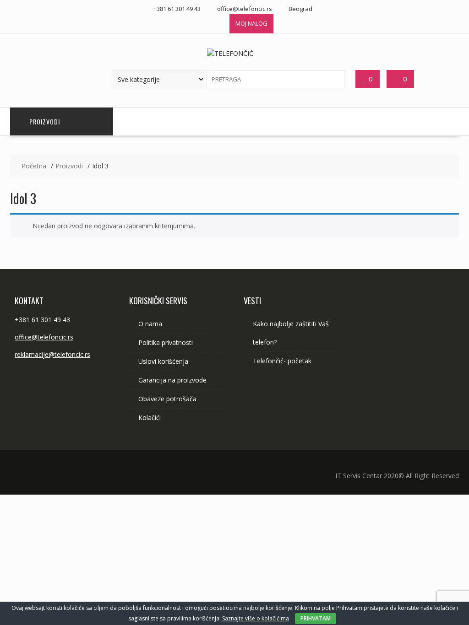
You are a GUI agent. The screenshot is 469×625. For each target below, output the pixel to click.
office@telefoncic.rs (44, 337)
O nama (150, 323)
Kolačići (149, 417)
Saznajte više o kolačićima (255, 618)
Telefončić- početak (282, 360)
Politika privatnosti (165, 342)
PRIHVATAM (315, 618)
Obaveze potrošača (167, 398)
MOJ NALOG (251, 23)
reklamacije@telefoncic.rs (52, 354)
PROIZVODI (44, 121)
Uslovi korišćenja (163, 361)
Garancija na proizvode (172, 380)
